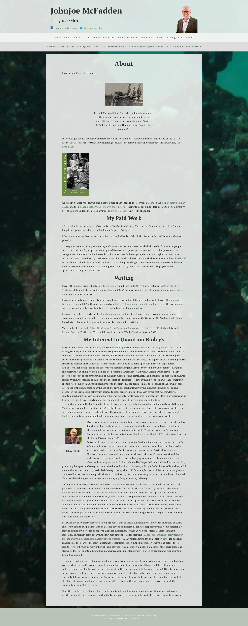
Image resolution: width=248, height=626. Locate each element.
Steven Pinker (152, 304)
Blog (159, 37)
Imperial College (119, 210)
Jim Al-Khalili (157, 328)
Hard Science (147, 37)
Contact (189, 37)
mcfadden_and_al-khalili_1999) (147, 434)
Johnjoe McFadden (86, 10)
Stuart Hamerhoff (103, 492)
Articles (87, 37)
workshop (105, 564)
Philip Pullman (122, 304)
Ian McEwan (137, 304)
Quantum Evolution (107, 285)
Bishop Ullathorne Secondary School (98, 206)
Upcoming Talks (173, 37)
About (67, 37)
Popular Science (126, 37)
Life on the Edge (91, 585)
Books (76, 37)
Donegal (80, 72)
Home (58, 37)
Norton (66, 289)
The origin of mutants (162, 347)
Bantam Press (69, 332)
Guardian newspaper (111, 314)
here (171, 450)
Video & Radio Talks (104, 37)
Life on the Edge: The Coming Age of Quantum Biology (107, 328)
